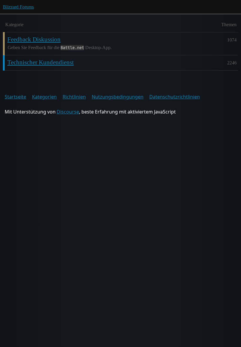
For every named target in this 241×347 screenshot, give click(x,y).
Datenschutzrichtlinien (174, 97)
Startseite (15, 97)
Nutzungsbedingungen (117, 97)
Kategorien (44, 97)
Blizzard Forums (18, 6)
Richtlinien (74, 97)
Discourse (68, 112)
